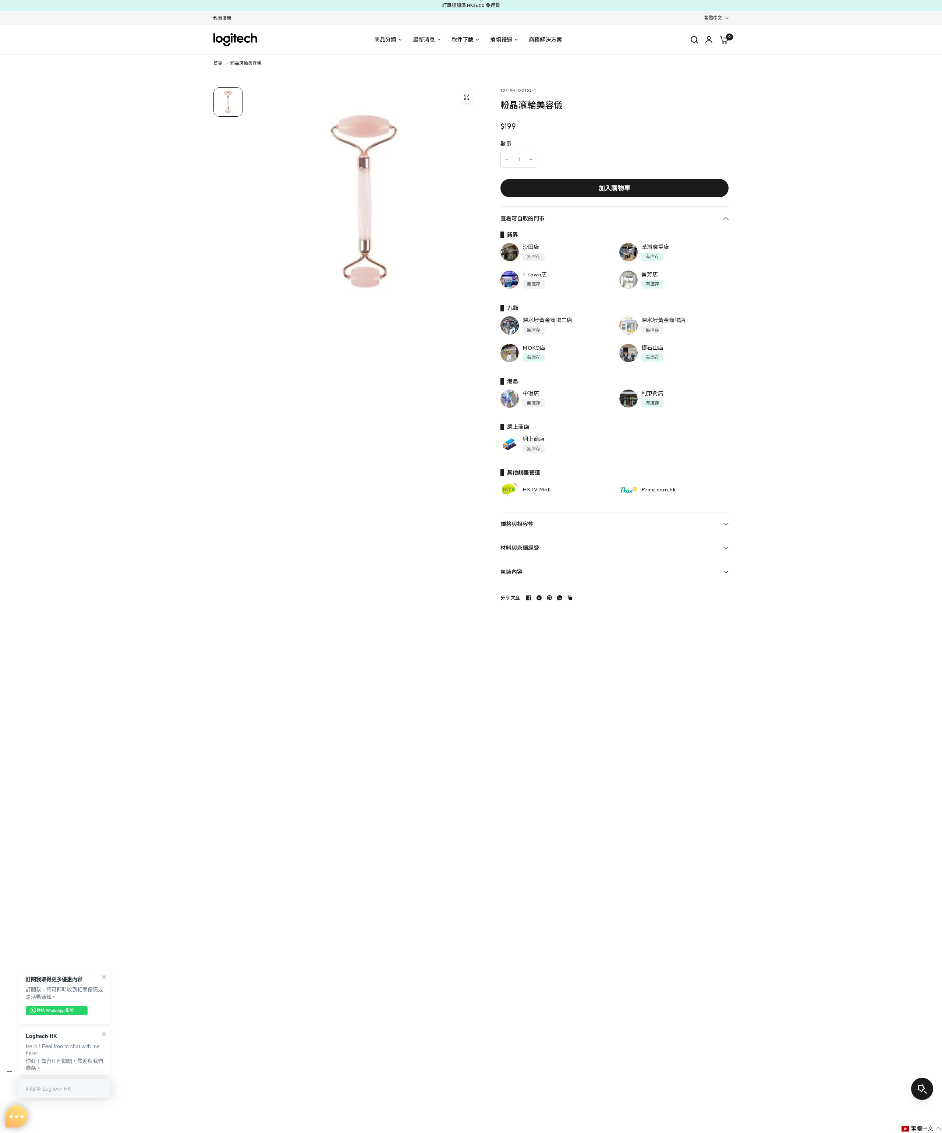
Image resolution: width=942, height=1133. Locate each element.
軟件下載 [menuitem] (462, 39)
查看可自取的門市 (522, 218)
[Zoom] (466, 97)
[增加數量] (531, 159)
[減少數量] (507, 159)
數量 (506, 144)
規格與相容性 (517, 524)
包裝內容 (511, 572)
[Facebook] (528, 597)
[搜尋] (694, 39)
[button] (921, 1128)
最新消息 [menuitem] (424, 39)
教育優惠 (222, 18)
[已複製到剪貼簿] (570, 597)
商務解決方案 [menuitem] (545, 39)
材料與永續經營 (519, 548)
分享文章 (510, 598)
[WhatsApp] (559, 597)
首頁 (217, 63)
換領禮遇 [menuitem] (501, 39)
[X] (539, 597)
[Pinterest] (549, 597)
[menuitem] (224, 18)
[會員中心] (709, 39)
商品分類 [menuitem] (385, 39)
